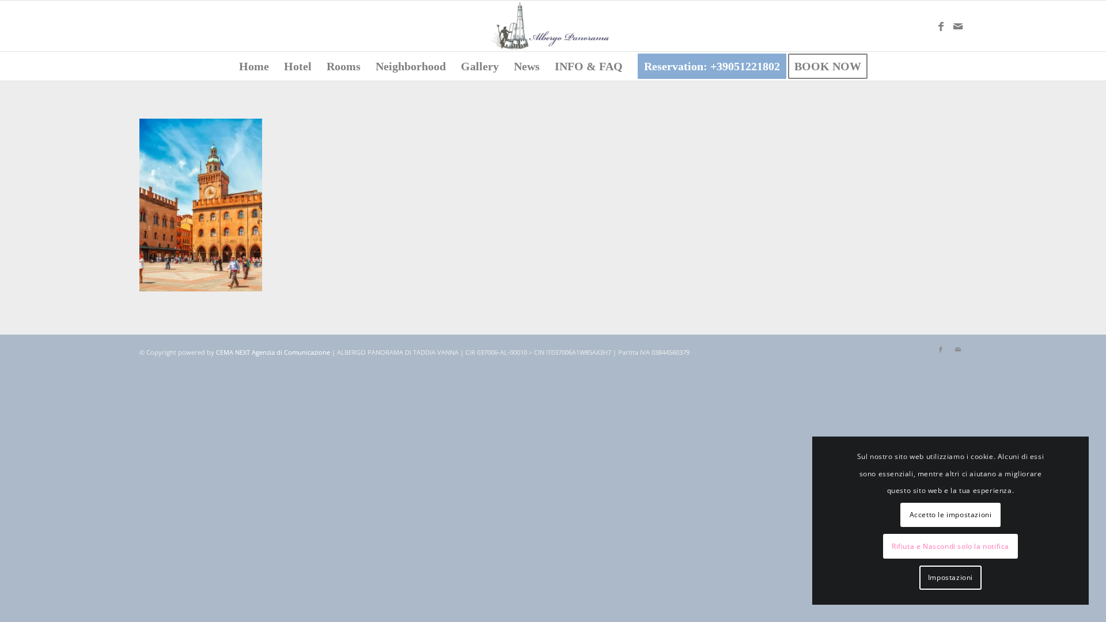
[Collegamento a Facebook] (940, 26)
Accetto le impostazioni (951, 514)
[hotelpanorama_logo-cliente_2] (553, 26)
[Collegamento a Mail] (958, 26)
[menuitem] (254, 66)
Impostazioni (950, 577)
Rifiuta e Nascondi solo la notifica (950, 546)
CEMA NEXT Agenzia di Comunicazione (273, 352)
